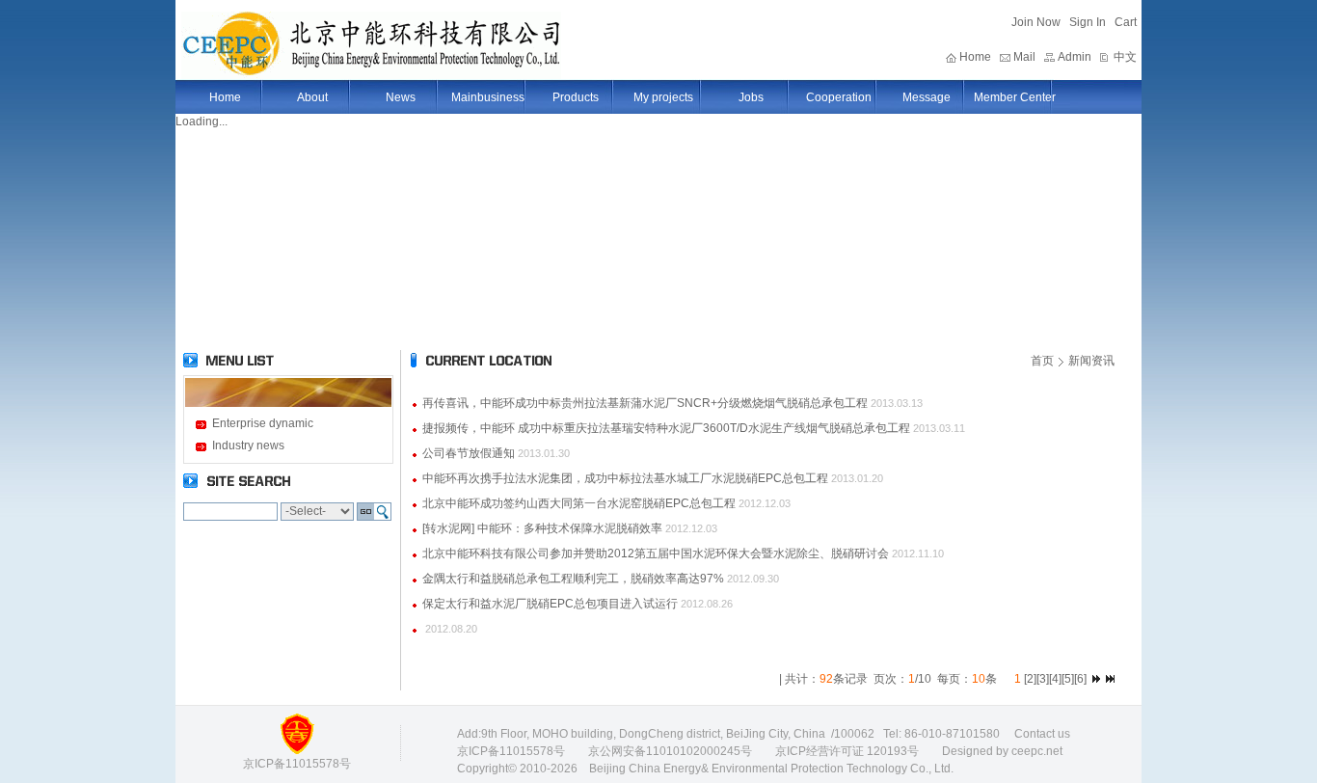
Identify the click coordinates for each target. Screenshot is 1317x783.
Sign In (1087, 22)
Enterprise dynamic (262, 423)
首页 (1042, 360)
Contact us (1042, 734)
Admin (1074, 57)
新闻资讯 (1091, 360)
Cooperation (839, 97)
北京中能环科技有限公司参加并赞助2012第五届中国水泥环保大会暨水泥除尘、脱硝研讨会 (655, 553)
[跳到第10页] (1096, 679)
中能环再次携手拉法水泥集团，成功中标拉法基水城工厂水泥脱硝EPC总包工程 (625, 478)
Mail (1024, 57)
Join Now (1036, 22)
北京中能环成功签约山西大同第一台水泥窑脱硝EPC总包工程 (579, 503)
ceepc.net (1036, 751)
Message (926, 97)
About (312, 97)
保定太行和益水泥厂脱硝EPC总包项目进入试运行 (550, 603)
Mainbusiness (487, 97)
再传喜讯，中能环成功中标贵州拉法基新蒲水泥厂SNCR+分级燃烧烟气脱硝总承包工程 (645, 403)
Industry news (248, 445)
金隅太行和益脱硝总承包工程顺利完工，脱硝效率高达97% (573, 578)
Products (575, 97)
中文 (1125, 57)
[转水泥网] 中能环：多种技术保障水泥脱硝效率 (542, 528)
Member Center (1015, 97)
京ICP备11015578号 (511, 751)
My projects (663, 97)
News (401, 97)
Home (975, 57)
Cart (1126, 22)
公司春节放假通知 (468, 453)
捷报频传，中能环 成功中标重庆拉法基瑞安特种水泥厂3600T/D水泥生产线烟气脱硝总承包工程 (666, 428)
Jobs (751, 97)
